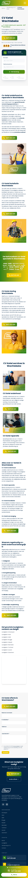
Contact (4, 848)
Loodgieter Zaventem (8, 652)
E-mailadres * (5, 719)
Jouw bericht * (5, 733)
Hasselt (3, 822)
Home (3, 840)
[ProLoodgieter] (6, 3)
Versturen (5, 752)
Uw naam (5, 57)
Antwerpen (4, 812)
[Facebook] (3, 804)
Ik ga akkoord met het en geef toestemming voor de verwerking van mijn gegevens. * (13, 748)
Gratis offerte (13, 779)
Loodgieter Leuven (7, 650)
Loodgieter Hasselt (7, 642)
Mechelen (4, 825)
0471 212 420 (15, 774)
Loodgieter (4, 843)
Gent (3, 815)
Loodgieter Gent (6, 634)
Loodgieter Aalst (6, 637)
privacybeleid (16, 746)
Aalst (3, 817)
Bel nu (15, 875)
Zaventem (4, 832)
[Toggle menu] (24, 3)
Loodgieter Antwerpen (8, 632)
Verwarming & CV (6, 845)
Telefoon (4, 726)
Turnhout (4, 827)
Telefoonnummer (7, 64)
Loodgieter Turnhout (7, 647)
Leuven (3, 830)
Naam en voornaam (7, 712)
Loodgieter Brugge (7, 639)
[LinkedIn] (6, 804)
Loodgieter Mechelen (8, 645)
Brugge (3, 820)
